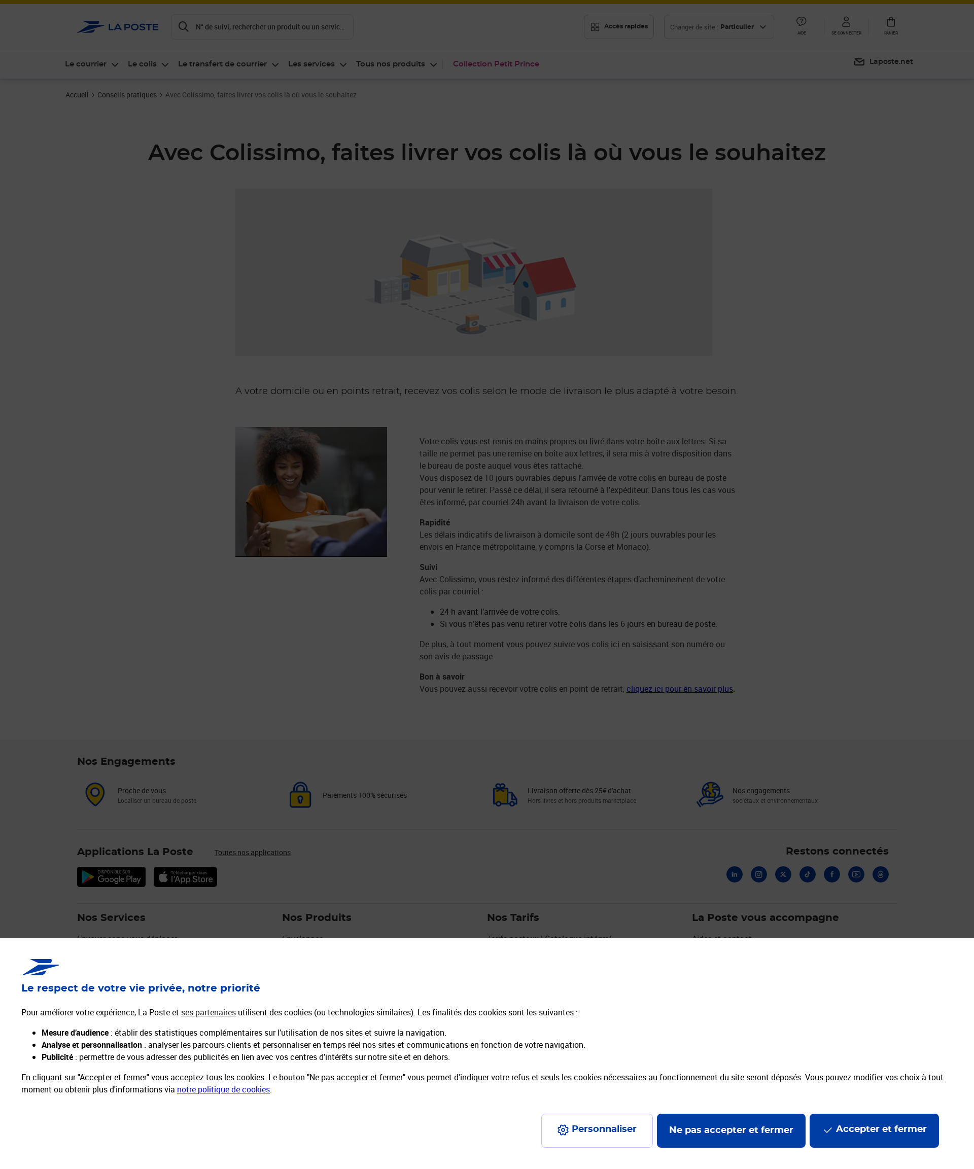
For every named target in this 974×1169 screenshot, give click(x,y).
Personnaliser (604, 1129)
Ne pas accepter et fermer (731, 1130)
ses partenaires (208, 1012)
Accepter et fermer (881, 1129)
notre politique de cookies (223, 1089)
